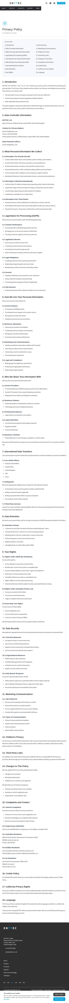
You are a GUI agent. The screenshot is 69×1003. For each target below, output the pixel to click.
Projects (12, 8)
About (4, 8)
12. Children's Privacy (42, 52)
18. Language (40, 72)
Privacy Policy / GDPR (58, 990)
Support (30, 8)
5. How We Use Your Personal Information (17, 59)
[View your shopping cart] (54, 3)
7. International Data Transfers (14, 66)
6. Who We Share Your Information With (17, 62)
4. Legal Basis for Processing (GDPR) (16, 55)
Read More (6, 999)
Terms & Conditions (37, 990)
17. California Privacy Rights (45, 69)
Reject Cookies (59, 994)
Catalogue (7, 976)
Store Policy (47, 990)
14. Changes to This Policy (44, 59)
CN (20, 983)
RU (24, 983)
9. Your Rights (9, 72)
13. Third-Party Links (42, 55)
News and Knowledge (10, 973)
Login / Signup (61, 3)
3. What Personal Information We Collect (17, 52)
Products (21, 8)
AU (8, 983)
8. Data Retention (10, 69)
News (37, 8)
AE (4, 983)
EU (12, 983)
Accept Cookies (59, 999)
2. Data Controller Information (14, 48)
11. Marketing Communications (46, 48)
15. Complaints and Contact (44, 62)
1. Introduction (9, 45)
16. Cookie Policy (41, 66)
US (16, 983)
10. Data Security (41, 45)
